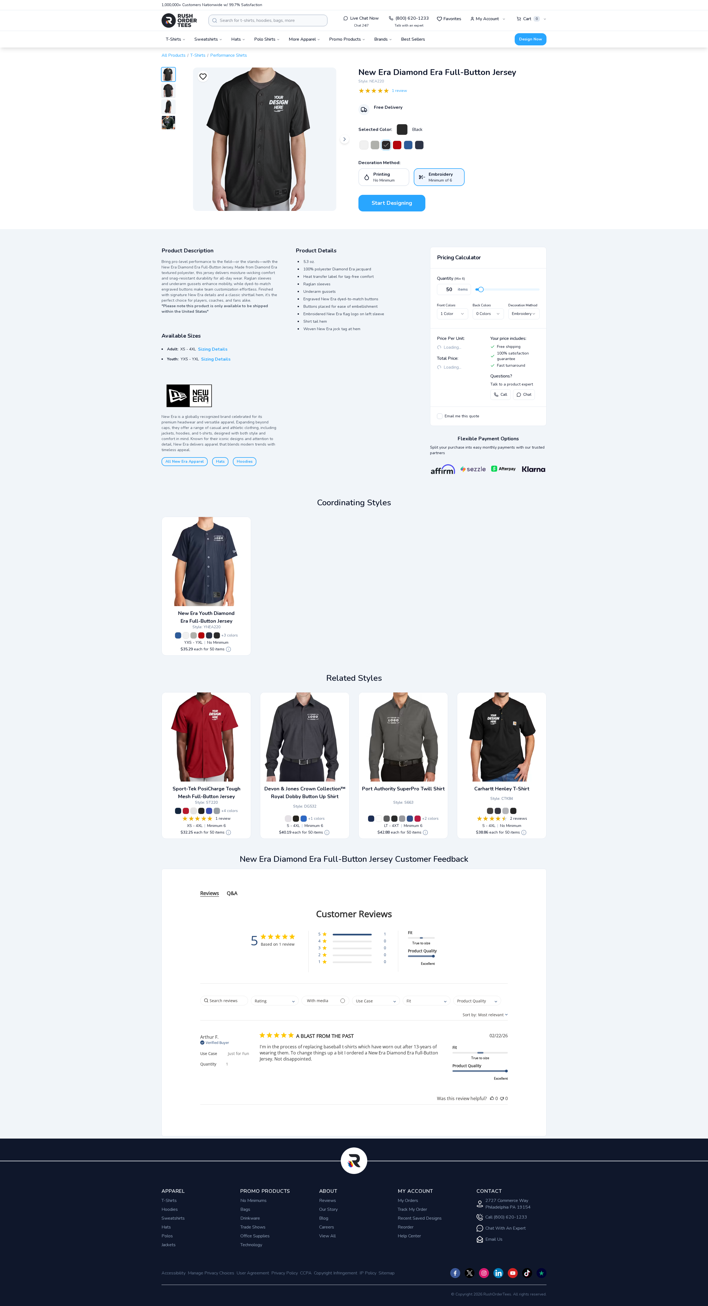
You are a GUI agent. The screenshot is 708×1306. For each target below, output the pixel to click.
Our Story (328, 1209)
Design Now (530, 39)
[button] (352, 935)
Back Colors (482, 305)
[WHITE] (288, 818)
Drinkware (250, 1218)
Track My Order (412, 1209)
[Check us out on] (498, 1273)
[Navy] (497, 811)
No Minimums (253, 1201)
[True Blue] (410, 818)
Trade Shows (253, 1227)
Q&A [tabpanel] (232, 893)
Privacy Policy (284, 1273)
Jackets (169, 1245)
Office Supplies (255, 1236)
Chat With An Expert (505, 1228)
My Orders (408, 1201)
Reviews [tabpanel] (209, 893)
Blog (323, 1218)
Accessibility (174, 1273)
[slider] (481, 289)
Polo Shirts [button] (264, 39)
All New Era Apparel (184, 461)
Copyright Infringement (335, 1273)
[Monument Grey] (402, 818)
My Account (487, 19)
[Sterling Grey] (386, 818)
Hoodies (245, 461)
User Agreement (252, 1273)
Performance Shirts (228, 55)
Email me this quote (462, 416)
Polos (167, 1236)
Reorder (405, 1227)
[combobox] (268, 20)
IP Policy (368, 1273)
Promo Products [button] (345, 39)
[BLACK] (296, 818)
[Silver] (217, 811)
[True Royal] (209, 811)
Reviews (327, 1201)
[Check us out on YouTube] (513, 1273)
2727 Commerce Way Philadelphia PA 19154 (508, 1204)
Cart (530, 19)
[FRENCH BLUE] (303, 818)
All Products (174, 55)
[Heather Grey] (505, 811)
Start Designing (392, 203)
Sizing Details (213, 349)
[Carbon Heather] (490, 811)
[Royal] (408, 145)
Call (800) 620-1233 (506, 1217)
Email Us (494, 1239)
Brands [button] (381, 39)
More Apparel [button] (302, 39)
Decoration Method (522, 305)
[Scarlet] (397, 145)
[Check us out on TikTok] (527, 1273)
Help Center (409, 1236)
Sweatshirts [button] (206, 39)
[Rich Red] (417, 818)
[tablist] (354, 888)
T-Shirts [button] (173, 39)
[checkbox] (439, 416)
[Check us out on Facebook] (455, 1273)
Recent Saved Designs (420, 1218)
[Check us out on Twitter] (470, 1273)
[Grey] (375, 145)
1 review (399, 90)
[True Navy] (419, 145)
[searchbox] (224, 1000)
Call (504, 394)
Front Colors (446, 305)
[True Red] (186, 811)
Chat (527, 394)
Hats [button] (236, 39)
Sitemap (387, 1273)
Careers (326, 1227)
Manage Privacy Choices (211, 1273)
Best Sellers (413, 39)
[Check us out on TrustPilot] (541, 1273)
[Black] (402, 129)
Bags (245, 1209)
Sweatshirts (173, 1218)
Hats (220, 461)
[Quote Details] (228, 649)
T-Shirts (197, 55)
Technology (251, 1245)
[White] (364, 145)
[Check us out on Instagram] (484, 1273)
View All (327, 1236)
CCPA (306, 1273)
